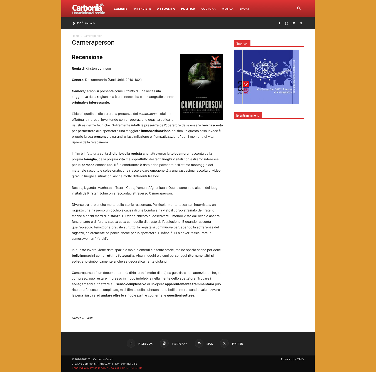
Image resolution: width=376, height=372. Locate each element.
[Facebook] (279, 23)
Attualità (166, 9)
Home (75, 36)
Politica (188, 9)
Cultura (208, 9)
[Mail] (293, 23)
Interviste (142, 9)
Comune (120, 9)
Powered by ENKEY (292, 359)
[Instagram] (286, 23)
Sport (245, 9)
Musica (227, 9)
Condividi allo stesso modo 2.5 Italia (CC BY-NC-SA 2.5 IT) (107, 368)
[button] (299, 9)
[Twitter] (301, 23)
